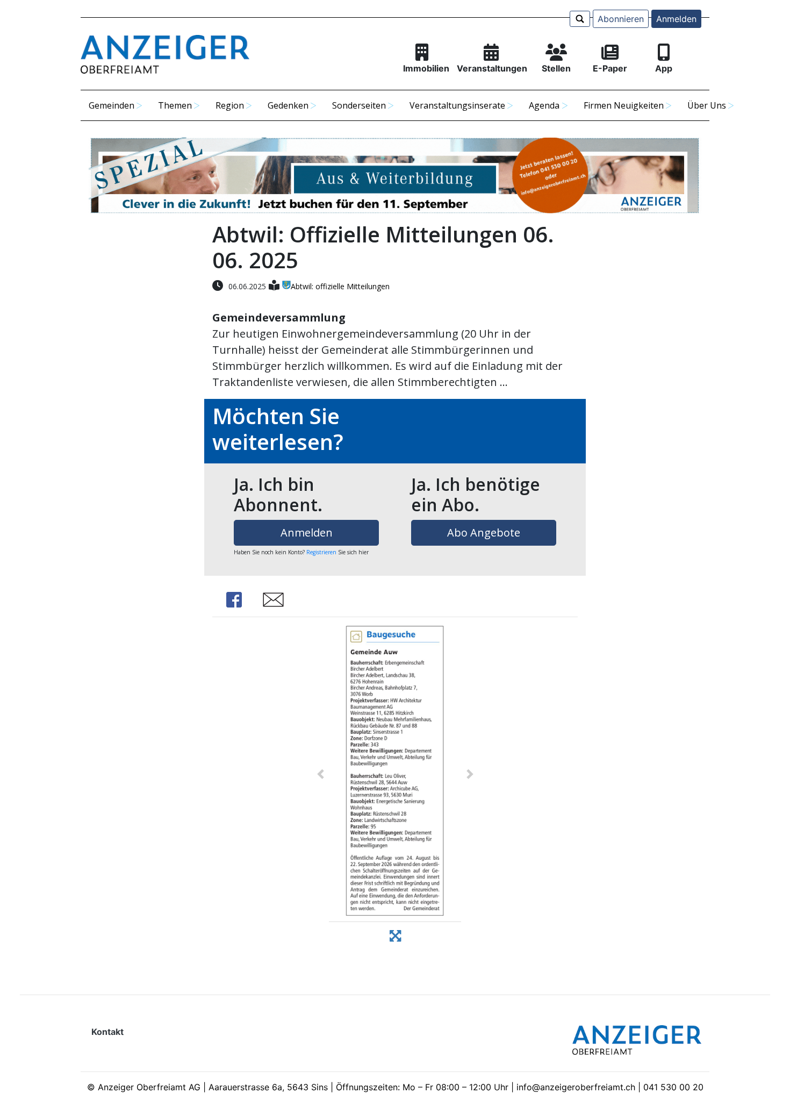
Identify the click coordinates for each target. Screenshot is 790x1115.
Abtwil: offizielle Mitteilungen (340, 286)
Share (234, 599)
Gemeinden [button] (111, 105)
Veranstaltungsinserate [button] (457, 105)
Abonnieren (621, 18)
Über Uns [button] (706, 105)
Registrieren (321, 552)
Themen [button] (175, 105)
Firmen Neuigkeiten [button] (624, 105)
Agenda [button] (544, 105)
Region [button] (230, 105)
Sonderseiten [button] (359, 105)
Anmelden (676, 18)
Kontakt (107, 1031)
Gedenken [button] (288, 105)
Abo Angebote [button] (483, 532)
